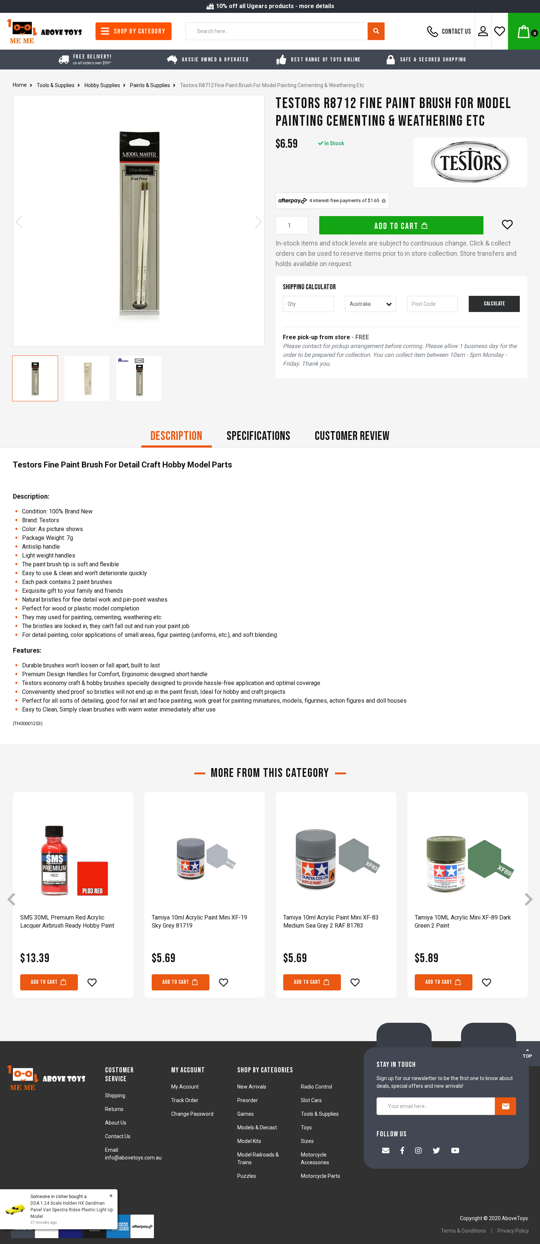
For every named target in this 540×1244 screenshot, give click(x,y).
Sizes (307, 1141)
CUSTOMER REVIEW (352, 436)
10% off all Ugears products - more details (274, 6)
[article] (73, 900)
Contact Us (456, 31)
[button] (507, 224)
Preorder (247, 1100)
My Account (185, 1087)
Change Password (192, 1114)
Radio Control (316, 1087)
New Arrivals (251, 1087)
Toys (306, 1127)
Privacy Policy (513, 1231)
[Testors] (470, 162)
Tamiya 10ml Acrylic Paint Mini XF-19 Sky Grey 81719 (199, 921)
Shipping (115, 1095)
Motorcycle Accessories (315, 1158)
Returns (114, 1109)
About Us (115, 1123)
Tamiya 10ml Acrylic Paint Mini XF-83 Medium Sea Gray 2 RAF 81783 (331, 921)
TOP (527, 1056)
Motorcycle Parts (320, 1176)
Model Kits (249, 1141)
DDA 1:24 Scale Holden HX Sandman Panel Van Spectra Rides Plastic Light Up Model (71, 1210)
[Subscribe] (505, 1106)
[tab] (176, 437)
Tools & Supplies (320, 1114)
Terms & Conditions (463, 1231)
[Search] (376, 31)
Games (245, 1114)
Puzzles (246, 1176)
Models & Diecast (257, 1127)
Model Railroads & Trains (258, 1158)
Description (176, 436)
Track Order (184, 1100)
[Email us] (386, 1151)
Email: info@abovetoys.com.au (133, 1154)
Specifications (259, 436)
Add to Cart (397, 226)
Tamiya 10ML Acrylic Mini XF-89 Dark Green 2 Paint (463, 921)
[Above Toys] (45, 30)
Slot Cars (311, 1100)
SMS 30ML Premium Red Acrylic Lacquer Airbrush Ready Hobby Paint (67, 921)
